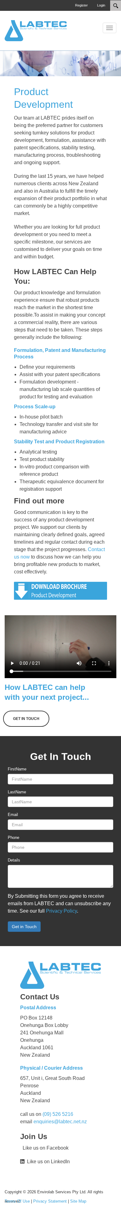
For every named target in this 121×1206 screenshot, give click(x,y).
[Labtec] (36, 30)
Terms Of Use (17, 1201)
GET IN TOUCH (26, 719)
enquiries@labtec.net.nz (60, 1121)
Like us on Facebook (44, 1148)
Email (13, 814)
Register (81, 5)
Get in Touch (24, 926)
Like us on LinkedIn (47, 1161)
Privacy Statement (50, 1201)
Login (101, 5)
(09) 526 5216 (58, 1114)
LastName (17, 792)
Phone (13, 837)
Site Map (78, 1201)
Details (14, 860)
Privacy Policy (61, 911)
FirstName (17, 769)
